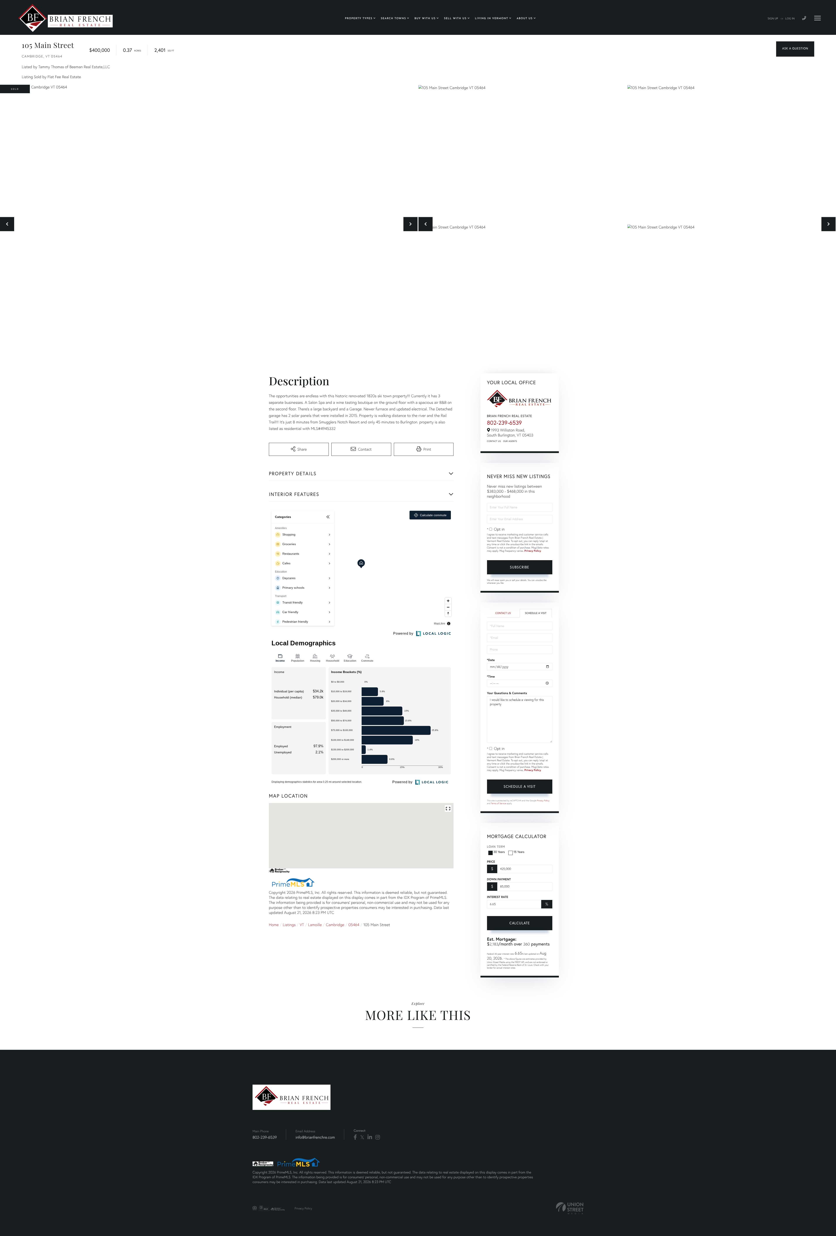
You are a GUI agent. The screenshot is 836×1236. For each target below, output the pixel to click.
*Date (491, 660)
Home (274, 924)
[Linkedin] (369, 1137)
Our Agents (510, 441)
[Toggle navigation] (817, 18)
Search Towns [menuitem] (393, 18)
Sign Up (773, 18)
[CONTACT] (795, 49)
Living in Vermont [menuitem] (491, 18)
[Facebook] (355, 1137)
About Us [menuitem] (525, 18)
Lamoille (315, 924)
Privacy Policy (532, 551)
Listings (289, 924)
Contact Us (494, 441)
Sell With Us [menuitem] (455, 18)
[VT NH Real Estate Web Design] (569, 1208)
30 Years (499, 852)
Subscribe (519, 567)
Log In (790, 18)
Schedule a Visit (535, 613)
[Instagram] (377, 1137)
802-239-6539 (504, 422)
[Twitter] (362, 1137)
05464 (353, 924)
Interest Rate (497, 897)
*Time (491, 676)
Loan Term (496, 846)
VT (302, 924)
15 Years (519, 852)
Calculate (519, 923)
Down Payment (499, 879)
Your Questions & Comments (507, 693)
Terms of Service (498, 803)
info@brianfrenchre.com (315, 1137)
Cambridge (335, 924)
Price (491, 862)
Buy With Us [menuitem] (425, 18)
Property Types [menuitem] (358, 18)
